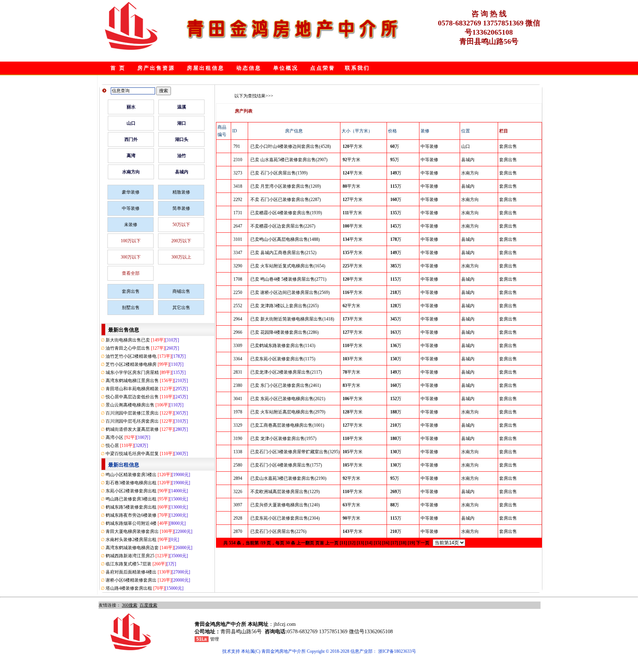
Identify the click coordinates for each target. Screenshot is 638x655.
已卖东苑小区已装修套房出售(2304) (285, 518)
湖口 (181, 123)
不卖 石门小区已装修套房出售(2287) (285, 199)
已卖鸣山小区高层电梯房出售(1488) (285, 239)
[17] (394, 542)
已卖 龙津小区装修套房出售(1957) (283, 438)
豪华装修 (131, 192)
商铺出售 (181, 291)
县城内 (181, 171)
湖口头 (181, 139)
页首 (319, 542)
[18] (403, 542)
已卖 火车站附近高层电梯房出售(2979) (287, 412)
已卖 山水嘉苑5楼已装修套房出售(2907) (288, 159)
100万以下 (131, 240)
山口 (131, 123)
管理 (214, 639)
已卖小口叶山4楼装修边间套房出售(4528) (290, 146)
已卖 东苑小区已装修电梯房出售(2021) (287, 398)
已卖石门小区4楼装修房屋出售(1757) (286, 465)
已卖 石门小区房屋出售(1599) (279, 173)
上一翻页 (305, 542)
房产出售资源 (156, 68)
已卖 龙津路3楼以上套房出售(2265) (284, 305)
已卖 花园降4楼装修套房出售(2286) (284, 332)
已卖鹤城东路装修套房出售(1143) (282, 345)
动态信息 (248, 68)
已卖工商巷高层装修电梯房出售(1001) (287, 425)
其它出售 (181, 307)
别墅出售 (131, 307)
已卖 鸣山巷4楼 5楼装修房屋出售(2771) (288, 279)
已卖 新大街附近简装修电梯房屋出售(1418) (292, 319)
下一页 (422, 542)
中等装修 (131, 208)
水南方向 (131, 171)
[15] (377, 542)
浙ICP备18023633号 (397, 651)
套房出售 (131, 291)
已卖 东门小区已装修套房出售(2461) (285, 385)
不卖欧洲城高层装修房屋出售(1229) (285, 491)
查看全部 (131, 273)
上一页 (332, 542)
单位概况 (285, 68)
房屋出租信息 (205, 68)
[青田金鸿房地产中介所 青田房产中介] (131, 48)
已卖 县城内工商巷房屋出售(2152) (283, 252)
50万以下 (181, 224)
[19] (411, 542)
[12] (352, 542)
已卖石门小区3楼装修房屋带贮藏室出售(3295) (295, 451)
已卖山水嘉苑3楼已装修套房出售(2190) (288, 478)
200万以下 (181, 240)
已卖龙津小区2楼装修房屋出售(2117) (286, 372)
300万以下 (131, 257)
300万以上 (181, 257)
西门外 (131, 139)
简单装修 (181, 208)
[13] (360, 542)
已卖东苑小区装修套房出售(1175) (282, 358)
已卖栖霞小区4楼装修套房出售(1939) (286, 212)
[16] (386, 542)
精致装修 (181, 192)
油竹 (181, 155)
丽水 (131, 107)
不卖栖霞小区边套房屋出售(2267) (282, 226)
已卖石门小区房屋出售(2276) (278, 531)
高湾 (131, 155)
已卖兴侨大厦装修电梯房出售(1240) (285, 504)
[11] (343, 542)
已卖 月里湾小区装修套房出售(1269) (285, 186)
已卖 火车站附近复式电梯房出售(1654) (287, 265)
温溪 (181, 107)
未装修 (130, 224)
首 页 (118, 68)
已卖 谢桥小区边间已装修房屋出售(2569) (290, 292)
